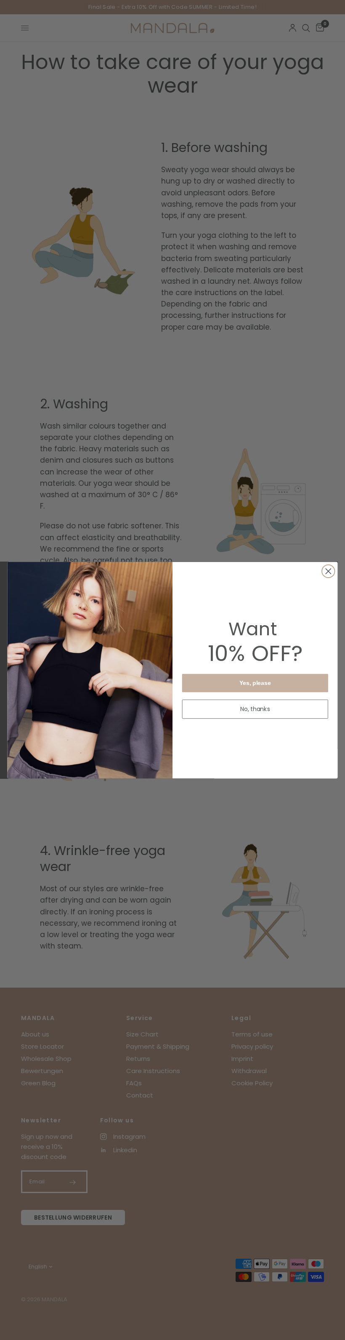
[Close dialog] (328, 571)
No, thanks (255, 709)
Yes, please (255, 682)
